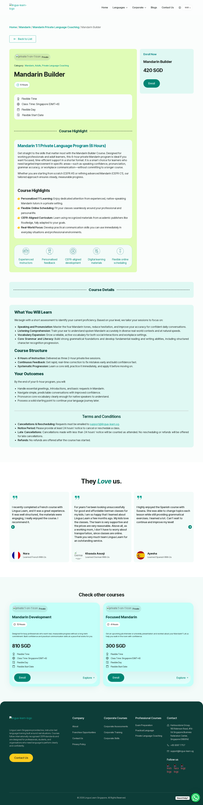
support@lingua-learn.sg (104, 424)
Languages (119, 7)
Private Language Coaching (148, 735)
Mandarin (25, 27)
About (75, 726)
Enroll (151, 83)
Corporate (137, 7)
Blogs (154, 7)
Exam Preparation (143, 725)
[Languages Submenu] (127, 7)
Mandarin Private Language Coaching (56, 27)
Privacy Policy (79, 744)
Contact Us (168, 7)
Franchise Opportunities (84, 732)
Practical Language (144, 730)
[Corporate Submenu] (145, 7)
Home (105, 7)
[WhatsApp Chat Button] (195, 797)
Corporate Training (113, 732)
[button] (13, 527)
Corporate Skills (111, 738)
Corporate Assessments (116, 726)
